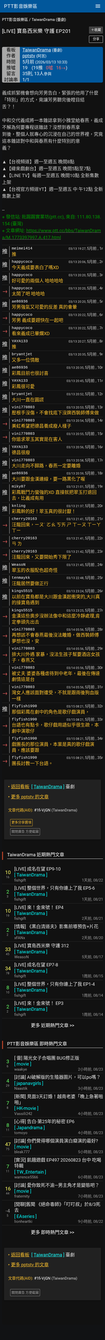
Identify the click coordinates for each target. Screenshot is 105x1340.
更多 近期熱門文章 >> (52, 1025)
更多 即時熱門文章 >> (52, 1232)
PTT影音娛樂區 (15, 19)
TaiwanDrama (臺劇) (49, 19)
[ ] (30, 874)
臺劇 (41, 786)
